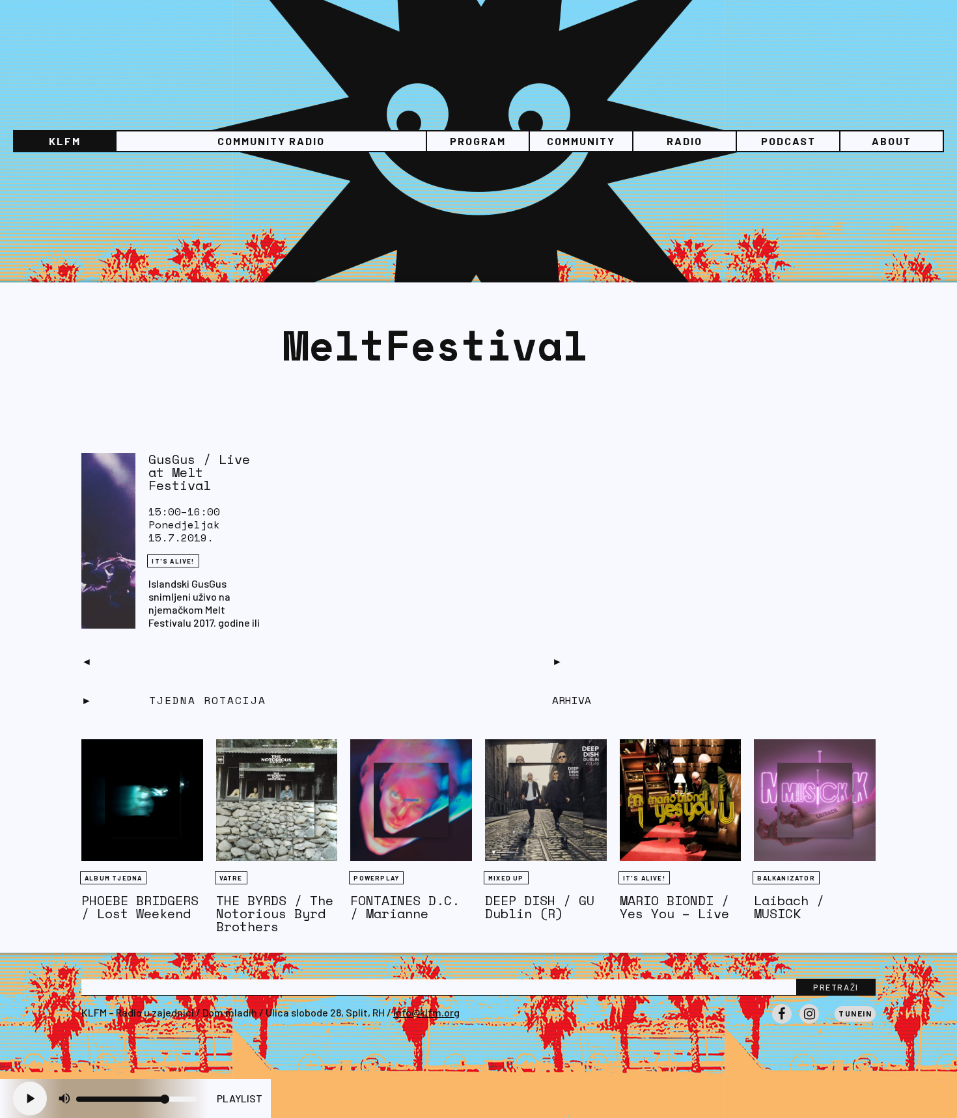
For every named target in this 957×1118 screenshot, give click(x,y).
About (891, 141)
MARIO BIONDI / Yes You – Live (674, 907)
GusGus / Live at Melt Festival (199, 472)
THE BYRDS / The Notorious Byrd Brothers (274, 913)
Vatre (231, 878)
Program (478, 141)
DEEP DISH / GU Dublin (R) (539, 907)
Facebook (782, 1023)
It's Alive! (173, 561)
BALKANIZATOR (785, 878)
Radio (684, 141)
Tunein (855, 1013)
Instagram (809, 1023)
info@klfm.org (426, 1012)
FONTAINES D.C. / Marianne (405, 907)
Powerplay (376, 878)
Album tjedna (113, 878)
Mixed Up (506, 878)
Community (581, 141)
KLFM (65, 141)
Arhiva (571, 700)
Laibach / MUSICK (789, 907)
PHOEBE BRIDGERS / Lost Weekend (140, 907)
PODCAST (788, 141)
